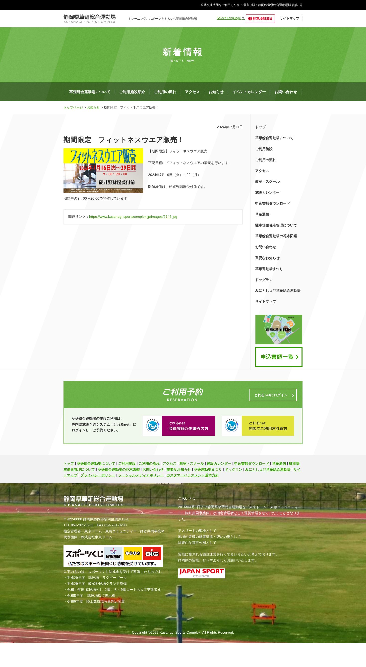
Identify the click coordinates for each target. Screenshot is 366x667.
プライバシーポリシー (97, 475)
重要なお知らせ (267, 258)
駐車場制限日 (262, 18)
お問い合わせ (286, 92)
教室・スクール (267, 181)
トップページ (73, 107)
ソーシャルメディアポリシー (141, 475)
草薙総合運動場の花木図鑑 (276, 236)
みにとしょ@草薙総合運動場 (278, 290)
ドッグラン (264, 280)
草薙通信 (262, 214)
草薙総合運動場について (89, 92)
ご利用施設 (264, 149)
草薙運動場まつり (269, 269)
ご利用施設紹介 (132, 92)
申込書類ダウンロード (272, 203)
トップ (260, 127)
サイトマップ (289, 18)
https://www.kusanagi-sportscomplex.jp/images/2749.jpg (133, 217)
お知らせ (216, 92)
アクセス (192, 92)
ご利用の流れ (165, 92)
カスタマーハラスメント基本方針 (193, 475)
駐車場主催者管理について (276, 225)
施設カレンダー (267, 192)
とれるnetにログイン (271, 395)
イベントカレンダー (249, 92)
